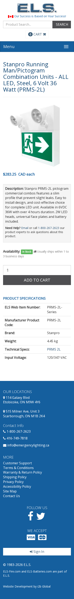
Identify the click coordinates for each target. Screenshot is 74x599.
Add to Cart (37, 280)
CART (36, 34)
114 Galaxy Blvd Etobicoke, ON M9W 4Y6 (21, 400)
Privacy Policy (13, 481)
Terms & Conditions (18, 468)
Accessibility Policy (17, 486)
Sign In (38, 551)
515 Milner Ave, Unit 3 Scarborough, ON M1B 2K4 (24, 413)
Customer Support (17, 463)
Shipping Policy (15, 477)
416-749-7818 (17, 438)
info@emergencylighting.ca (28, 445)
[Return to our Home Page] (37, 8)
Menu (9, 46)
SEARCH (61, 24)
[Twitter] (40, 518)
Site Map (10, 491)
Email (24, 228)
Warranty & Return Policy (22, 472)
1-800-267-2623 (48, 228)
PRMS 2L (54, 349)
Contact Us (11, 496)
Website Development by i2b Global (27, 586)
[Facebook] (30, 518)
